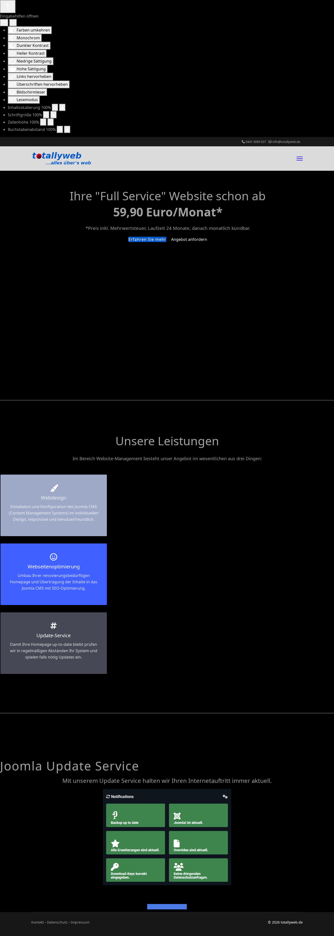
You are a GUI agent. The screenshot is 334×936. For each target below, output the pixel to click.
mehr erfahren (169, 906)
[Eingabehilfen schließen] (13, 22)
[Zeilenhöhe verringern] (43, 122)
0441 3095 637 (256, 142)
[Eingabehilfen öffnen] (8, 6)
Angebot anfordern (189, 239)
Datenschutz (57, 922)
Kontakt (37, 922)
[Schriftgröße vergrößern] (53, 114)
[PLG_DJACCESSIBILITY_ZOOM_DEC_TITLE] (55, 107)
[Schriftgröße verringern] (46, 114)
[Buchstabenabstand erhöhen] (67, 129)
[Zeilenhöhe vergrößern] (50, 122)
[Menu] (300, 158)
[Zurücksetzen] (4, 22)
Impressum (80, 922)
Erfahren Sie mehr (147, 239)
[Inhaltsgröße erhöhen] (62, 107)
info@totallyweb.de (286, 142)
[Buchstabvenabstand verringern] (60, 129)
